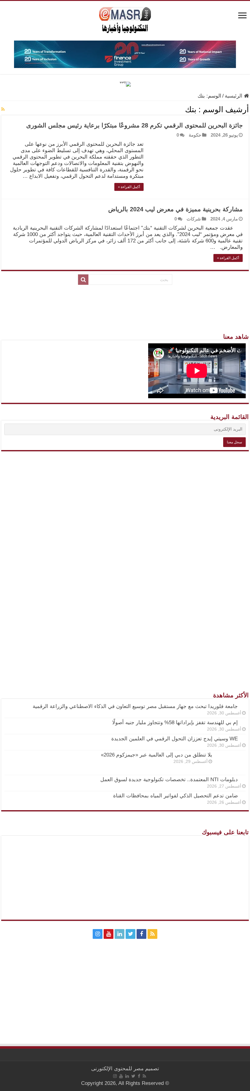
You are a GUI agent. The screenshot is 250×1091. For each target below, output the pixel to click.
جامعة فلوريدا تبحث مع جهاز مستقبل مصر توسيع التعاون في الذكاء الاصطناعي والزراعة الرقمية (135, 706)
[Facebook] (141, 934)
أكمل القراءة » (129, 187)
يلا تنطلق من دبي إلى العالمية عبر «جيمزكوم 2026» (156, 755)
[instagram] (97, 934)
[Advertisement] (125, 556)
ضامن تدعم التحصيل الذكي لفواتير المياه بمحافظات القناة (175, 796)
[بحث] (83, 279)
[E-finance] (125, 54)
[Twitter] (130, 934)
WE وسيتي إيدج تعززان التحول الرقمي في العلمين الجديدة (174, 739)
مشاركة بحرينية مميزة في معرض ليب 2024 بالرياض (175, 209)
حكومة (195, 135)
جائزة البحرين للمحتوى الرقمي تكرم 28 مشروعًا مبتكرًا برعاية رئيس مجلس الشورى (134, 125)
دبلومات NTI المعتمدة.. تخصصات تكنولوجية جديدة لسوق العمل (169, 779)
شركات (194, 218)
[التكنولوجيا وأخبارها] (125, 19)
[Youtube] (108, 934)
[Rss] (152, 934)
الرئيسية (234, 96)
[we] (125, 84)
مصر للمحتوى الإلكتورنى (117, 1068)
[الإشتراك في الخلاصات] (3, 109)
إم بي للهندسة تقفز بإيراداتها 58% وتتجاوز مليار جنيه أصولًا (175, 722)
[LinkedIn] (119, 934)
